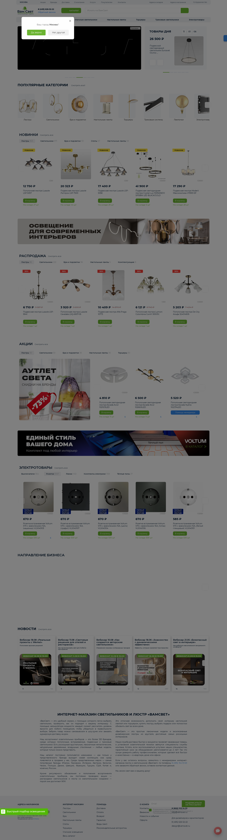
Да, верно (36, 32)
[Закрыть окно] (70, 21)
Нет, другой (58, 32)
